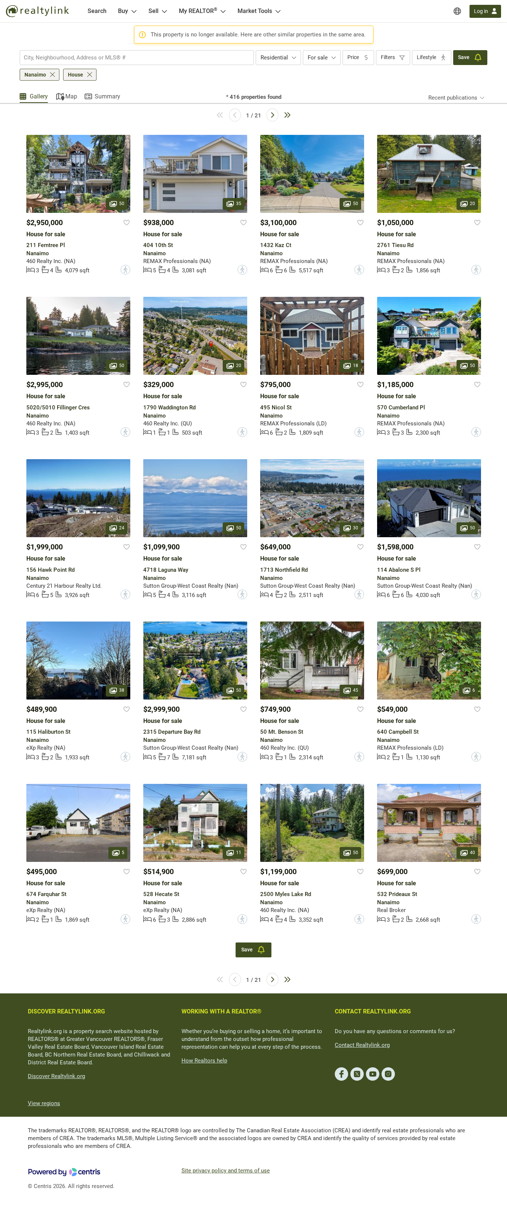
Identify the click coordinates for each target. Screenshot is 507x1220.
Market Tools (255, 10)
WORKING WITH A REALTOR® (221, 1011)
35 (238, 203)
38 (121, 690)
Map (71, 96)
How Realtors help (204, 1060)
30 (355, 528)
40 (472, 852)
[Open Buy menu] (134, 11)
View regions (44, 1103)
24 (121, 528)
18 (355, 366)
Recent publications (452, 97)
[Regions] (457, 11)
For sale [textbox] (318, 57)
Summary (107, 96)
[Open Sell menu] (164, 11)
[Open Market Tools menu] (278, 11)
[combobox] (137, 57)
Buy (123, 10)
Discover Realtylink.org (56, 1076)
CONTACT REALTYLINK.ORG (373, 1011)
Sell (153, 10)
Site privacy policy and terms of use (225, 1170)
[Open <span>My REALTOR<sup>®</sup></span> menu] (223, 11)
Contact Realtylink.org (362, 1045)
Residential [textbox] (274, 57)
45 (355, 690)
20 (472, 203)
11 (238, 852)
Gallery (39, 96)
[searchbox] (132, 57)
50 (121, 203)
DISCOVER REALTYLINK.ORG (66, 1011)
